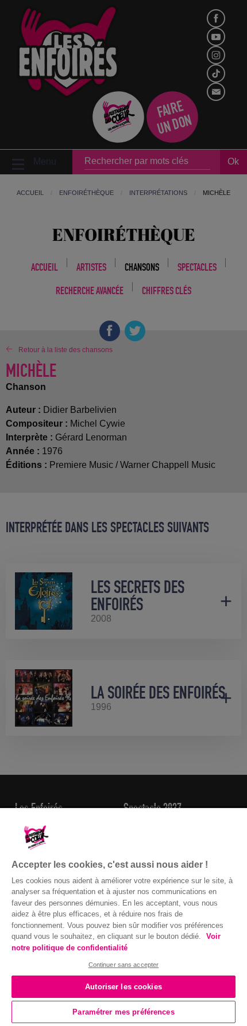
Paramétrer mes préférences (123, 1012)
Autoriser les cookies (123, 986)
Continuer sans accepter (123, 964)
